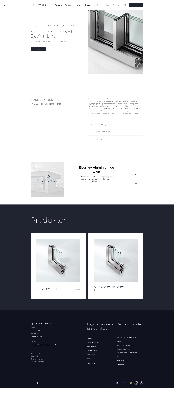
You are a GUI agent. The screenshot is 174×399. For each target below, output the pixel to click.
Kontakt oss (136, 5)
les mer (54, 49)
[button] (115, 124)
